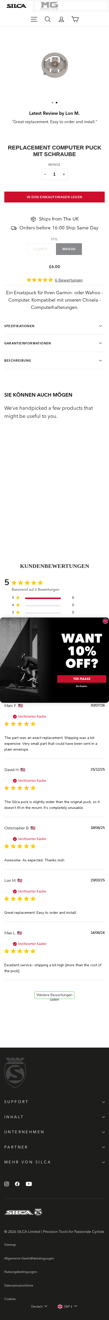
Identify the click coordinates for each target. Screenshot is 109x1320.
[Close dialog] (105, 621)
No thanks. (81, 686)
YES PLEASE (81, 679)
